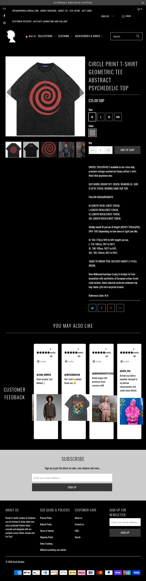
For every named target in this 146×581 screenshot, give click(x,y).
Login (128, 15)
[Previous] (8, 96)
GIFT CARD (87, 10)
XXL (118, 117)
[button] (47, 36)
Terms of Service (47, 530)
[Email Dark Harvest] (4, 8)
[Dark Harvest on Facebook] (4, 15)
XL (109, 117)
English (105, 16)
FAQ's (77, 530)
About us (63, 10)
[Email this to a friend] (120, 308)
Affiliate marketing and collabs (50, 21)
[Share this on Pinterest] (111, 308)
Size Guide (75, 10)
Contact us (79, 524)
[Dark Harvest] (11, 36)
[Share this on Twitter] (92, 308)
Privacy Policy (46, 518)
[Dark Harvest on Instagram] (4, 23)
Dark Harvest (18, 562)
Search (77, 537)
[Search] (138, 36)
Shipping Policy (46, 537)
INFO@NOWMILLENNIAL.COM (25, 10)
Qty (90, 143)
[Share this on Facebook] (102, 308)
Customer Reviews (22, 21)
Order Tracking (48, 10)
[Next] (82, 96)
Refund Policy (46, 524)
